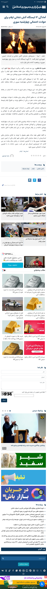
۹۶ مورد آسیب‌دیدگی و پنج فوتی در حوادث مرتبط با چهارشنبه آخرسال (13, 244)
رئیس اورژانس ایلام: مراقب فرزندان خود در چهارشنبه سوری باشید (13, 214)
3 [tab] (5, 410)
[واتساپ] (23, 574)
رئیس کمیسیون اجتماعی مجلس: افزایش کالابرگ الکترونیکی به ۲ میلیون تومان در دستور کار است (23, 515)
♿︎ (42, 584)
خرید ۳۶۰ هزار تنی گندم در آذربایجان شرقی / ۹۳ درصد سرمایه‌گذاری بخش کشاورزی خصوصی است (24, 543)
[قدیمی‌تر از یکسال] (35, 204)
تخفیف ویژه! (12, 265)
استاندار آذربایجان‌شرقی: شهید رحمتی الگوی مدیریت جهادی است (25, 528)
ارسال (4, 400)
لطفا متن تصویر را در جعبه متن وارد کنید (34, 392)
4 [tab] (2, 410)
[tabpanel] (23, 432)
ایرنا (27, 7)
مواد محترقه (26, 169)
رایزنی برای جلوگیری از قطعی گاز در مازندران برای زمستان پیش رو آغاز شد (23, 536)
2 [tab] (7, 410)
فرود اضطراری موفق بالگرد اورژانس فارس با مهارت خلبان (27, 508)
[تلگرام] (44, 571)
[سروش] (20, 571)
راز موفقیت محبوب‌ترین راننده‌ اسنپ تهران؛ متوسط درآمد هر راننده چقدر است (23, 520)
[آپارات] (33, 571)
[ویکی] (2, 571)
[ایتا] (23, 571)
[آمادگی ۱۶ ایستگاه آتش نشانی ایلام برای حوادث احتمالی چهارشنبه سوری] (23, 41)
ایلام (21, 151)
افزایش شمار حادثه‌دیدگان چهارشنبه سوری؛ (13, 240)
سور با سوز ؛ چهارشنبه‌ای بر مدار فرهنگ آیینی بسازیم (36, 214)
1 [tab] (10, 410)
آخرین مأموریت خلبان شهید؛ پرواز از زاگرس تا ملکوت (28, 525)
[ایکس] (40, 571)
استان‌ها (26, 151)
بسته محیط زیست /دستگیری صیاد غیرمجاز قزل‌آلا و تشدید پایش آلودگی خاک (22, 532)
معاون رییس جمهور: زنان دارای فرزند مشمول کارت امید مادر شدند (25, 539)
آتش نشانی (40, 169)
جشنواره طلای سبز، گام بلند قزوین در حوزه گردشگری (28, 511)
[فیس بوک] (13, 571)
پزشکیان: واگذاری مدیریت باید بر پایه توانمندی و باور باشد (28, 445)
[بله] (30, 571)
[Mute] (29, 266)
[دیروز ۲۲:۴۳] (23, 428)
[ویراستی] (16, 571)
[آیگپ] (26, 571)
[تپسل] (3, 254)
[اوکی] (6, 571)
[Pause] (26, 266)
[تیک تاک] (9, 571)
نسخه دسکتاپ (23, 564)
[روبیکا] (37, 571)
